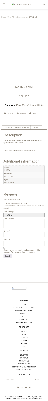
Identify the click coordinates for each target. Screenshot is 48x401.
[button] (8, 113)
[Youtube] (26, 387)
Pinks (40, 105)
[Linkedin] (30, 387)
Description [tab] (8, 127)
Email (6, 240)
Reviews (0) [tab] (36, 127)
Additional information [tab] (22, 127)
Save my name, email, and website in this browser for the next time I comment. (21, 251)
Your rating (8, 212)
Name (6, 231)
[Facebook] (18, 387)
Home (3, 17)
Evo (9, 17)
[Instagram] (22, 387)
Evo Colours (18, 17)
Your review (9, 218)
